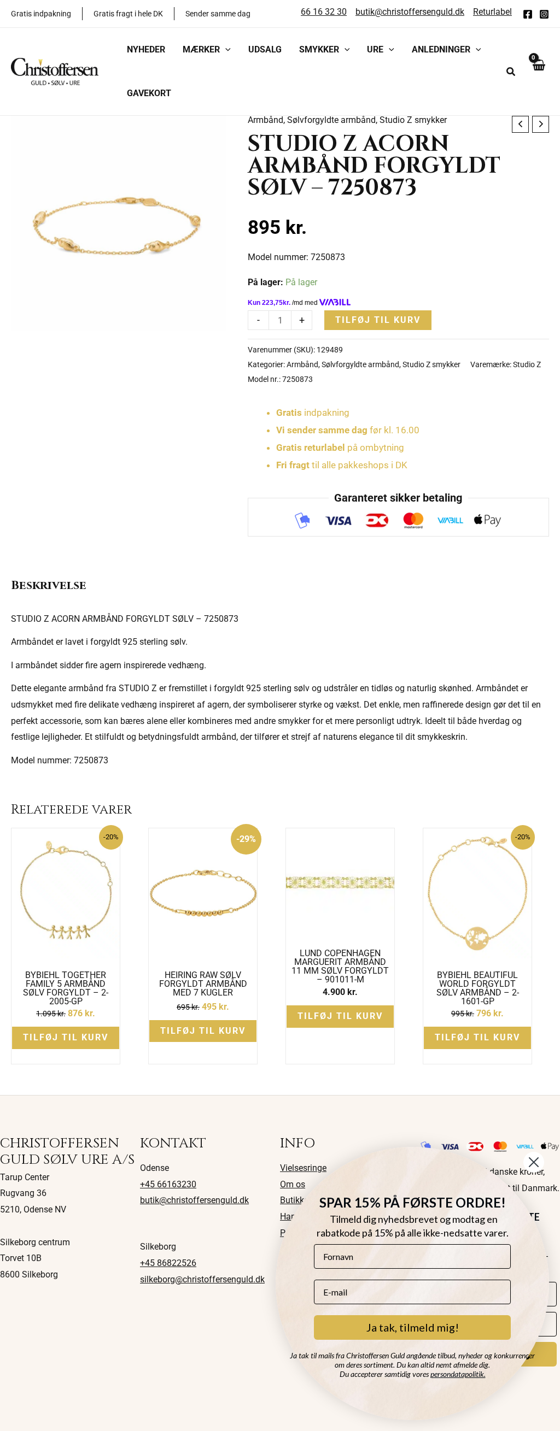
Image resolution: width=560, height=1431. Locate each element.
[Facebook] (528, 14)
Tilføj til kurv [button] (65, 1037)
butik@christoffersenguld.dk (194, 1200)
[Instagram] (544, 14)
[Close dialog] (534, 1162)
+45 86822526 (168, 1263)
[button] (225, 50)
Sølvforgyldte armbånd (331, 120)
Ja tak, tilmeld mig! (412, 1327)
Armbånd (265, 120)
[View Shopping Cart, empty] (538, 71)
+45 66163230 (168, 1184)
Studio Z (527, 364)
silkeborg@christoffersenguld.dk (202, 1279)
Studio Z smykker (413, 120)
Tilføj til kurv (378, 320)
